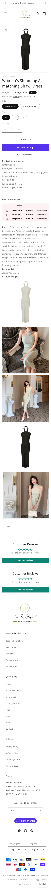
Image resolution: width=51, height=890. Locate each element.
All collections (12, 690)
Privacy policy (12, 880)
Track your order (13, 703)
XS (6, 117)
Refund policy (43, 875)
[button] (6, 14)
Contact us (11, 729)
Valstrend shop (14, 875)
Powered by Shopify (28, 875)
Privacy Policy (12, 746)
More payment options (25, 154)
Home (8, 684)
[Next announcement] (46, 3)
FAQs (8, 710)
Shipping (16, 96)
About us (10, 722)
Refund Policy (12, 753)
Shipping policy (41, 880)
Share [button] (8, 526)
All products (11, 697)
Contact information (26, 884)
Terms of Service (13, 766)
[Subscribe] (40, 810)
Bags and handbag (14, 641)
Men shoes (10, 653)
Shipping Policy (13, 759)
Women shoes (12, 666)
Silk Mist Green (30, 106)
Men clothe (11, 647)
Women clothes (13, 660)
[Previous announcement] (5, 3)
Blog (8, 716)
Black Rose (10, 106)
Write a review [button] (25, 560)
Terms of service (26, 880)
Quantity (5, 124)
